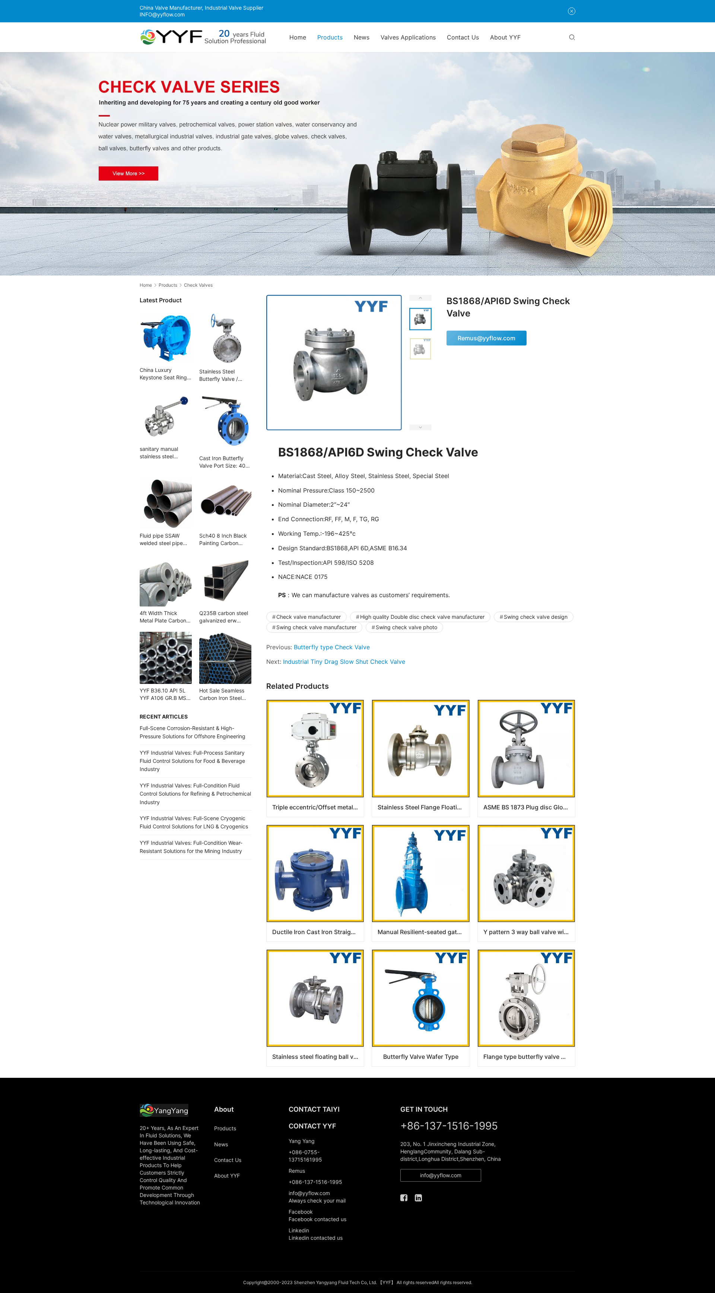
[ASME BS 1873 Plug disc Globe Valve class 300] (526, 758)
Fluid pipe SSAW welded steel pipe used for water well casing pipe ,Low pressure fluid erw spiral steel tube (163, 539)
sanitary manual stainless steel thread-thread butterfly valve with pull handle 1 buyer (163, 453)
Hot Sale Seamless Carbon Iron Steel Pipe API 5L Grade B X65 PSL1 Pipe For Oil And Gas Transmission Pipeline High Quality (225, 694)
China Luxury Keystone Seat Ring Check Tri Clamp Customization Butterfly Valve (163, 374)
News (361, 37)
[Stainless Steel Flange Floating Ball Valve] (420, 758)
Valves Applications (408, 37)
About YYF (505, 37)
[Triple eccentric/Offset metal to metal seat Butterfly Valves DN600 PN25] (315, 758)
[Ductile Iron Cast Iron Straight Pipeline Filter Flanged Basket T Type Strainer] (315, 883)
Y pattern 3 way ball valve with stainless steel (529, 932)
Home (297, 37)
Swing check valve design (536, 617)
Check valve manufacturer (308, 617)
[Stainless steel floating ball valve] (315, 1008)
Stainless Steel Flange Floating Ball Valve (423, 807)
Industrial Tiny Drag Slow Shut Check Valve (344, 661)
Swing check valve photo (406, 627)
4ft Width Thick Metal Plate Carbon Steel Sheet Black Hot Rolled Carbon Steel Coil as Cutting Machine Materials (164, 617)
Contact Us (463, 37)
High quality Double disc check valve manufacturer (422, 617)
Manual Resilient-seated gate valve (423, 932)
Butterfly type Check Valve (332, 647)
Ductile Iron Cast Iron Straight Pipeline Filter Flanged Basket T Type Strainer (318, 932)
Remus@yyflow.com (486, 338)
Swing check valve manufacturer (316, 627)
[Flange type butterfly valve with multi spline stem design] (526, 1008)
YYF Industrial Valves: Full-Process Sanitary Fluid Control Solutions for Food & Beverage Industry (192, 761)
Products (330, 37)
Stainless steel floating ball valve (318, 1056)
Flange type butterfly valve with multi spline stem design (529, 1056)
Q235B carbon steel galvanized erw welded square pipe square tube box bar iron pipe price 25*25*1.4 (224, 617)
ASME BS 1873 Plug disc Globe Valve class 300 (529, 807)
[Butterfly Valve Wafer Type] (420, 1008)
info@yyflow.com (440, 1175)
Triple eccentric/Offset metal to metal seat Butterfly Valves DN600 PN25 (318, 807)
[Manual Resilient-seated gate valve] (420, 883)
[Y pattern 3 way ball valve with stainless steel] (526, 883)
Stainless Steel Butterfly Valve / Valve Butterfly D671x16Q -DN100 (222, 375)
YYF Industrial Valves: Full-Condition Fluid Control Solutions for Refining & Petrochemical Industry (195, 793)
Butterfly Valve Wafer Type (420, 1056)
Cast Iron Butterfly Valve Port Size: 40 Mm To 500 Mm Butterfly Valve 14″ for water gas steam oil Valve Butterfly (223, 462)
